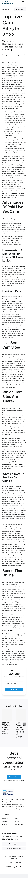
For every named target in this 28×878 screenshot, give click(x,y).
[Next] (24, 724)
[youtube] (17, 862)
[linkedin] (20, 862)
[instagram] (14, 862)
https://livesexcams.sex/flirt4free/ (12, 318)
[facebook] (8, 862)
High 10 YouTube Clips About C (6, 726)
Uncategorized (6, 55)
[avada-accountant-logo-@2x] (8, 1)
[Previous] (3, 724)
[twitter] (11, 862)
